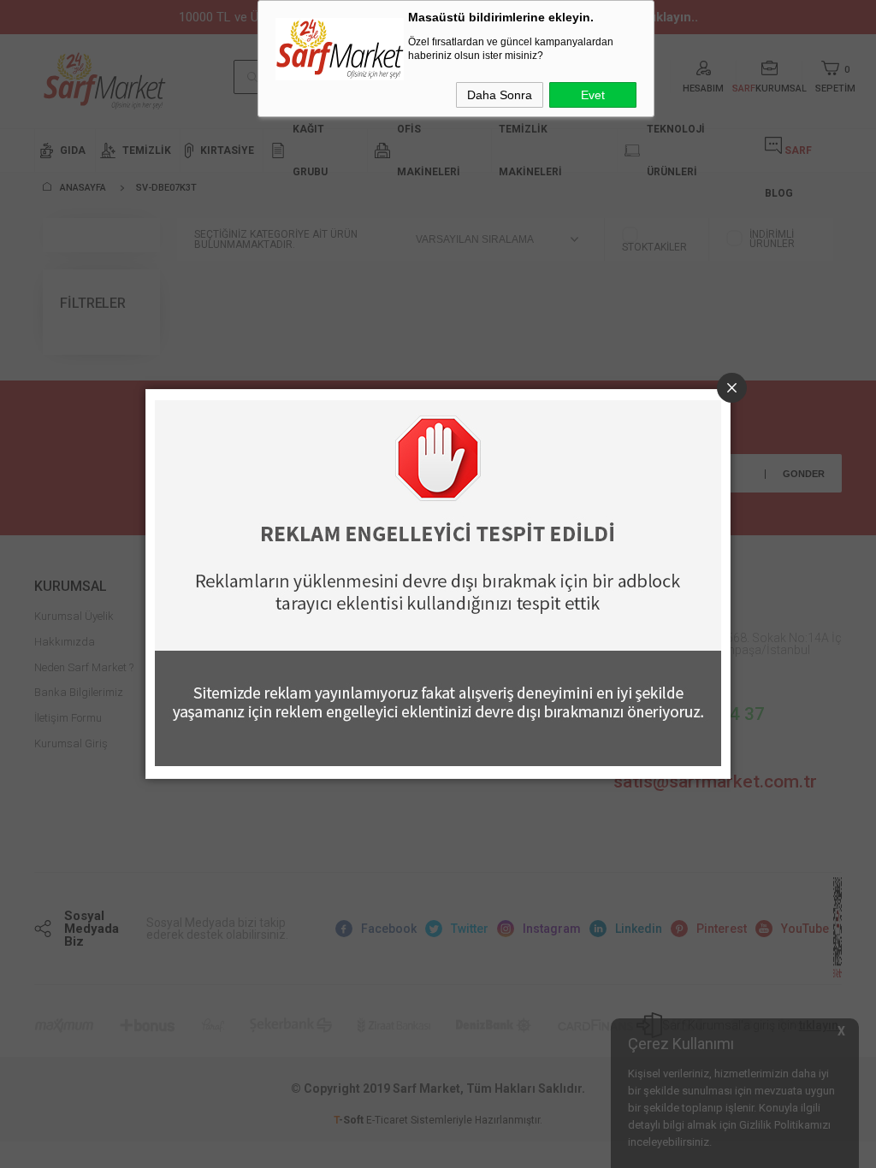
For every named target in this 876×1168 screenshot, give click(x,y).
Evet (593, 95)
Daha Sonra (499, 95)
